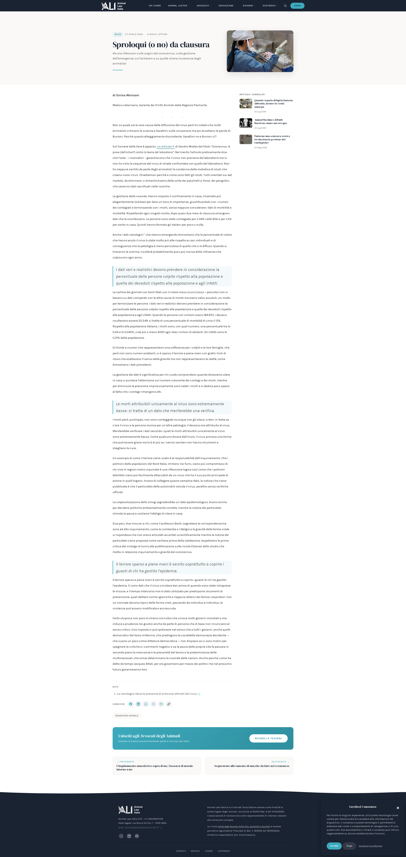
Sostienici (269, 5)
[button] (397, 807)
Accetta (334, 845)
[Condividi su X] (153, 704)
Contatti (181, 851)
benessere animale (126, 715)
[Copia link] (169, 704)
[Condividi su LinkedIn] (138, 704)
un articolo (164, 146)
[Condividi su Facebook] (131, 704)
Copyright (224, 851)
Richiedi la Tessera (268, 738)
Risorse (248, 5)
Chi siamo (155, 5)
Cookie (209, 851)
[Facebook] (137, 836)
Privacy (195, 851)
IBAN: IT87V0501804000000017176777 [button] (138, 827)
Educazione (226, 5)
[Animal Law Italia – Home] (114, 6)
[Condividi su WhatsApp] (146, 704)
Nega (349, 845)
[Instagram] (121, 836)
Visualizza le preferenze (370, 846)
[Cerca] (285, 5)
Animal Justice (177, 5)
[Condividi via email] (161, 704)
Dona (297, 5)
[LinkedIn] (129, 836)
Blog (118, 34)
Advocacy (203, 5)
